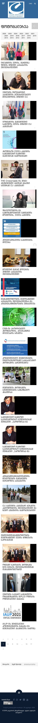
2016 (29, 36)
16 (26, 644)
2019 (12, 36)
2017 (23, 36)
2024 (15, 34)
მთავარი (6, 664)
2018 (17, 36)
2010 (29, 38)
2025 (10, 34)
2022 (27, 34)
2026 (4, 34)
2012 (17, 38)
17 (31, 644)
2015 (34, 36)
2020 (6, 36)
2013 (12, 38)
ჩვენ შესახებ (16, 664)
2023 (21, 34)
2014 (6, 38)
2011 (23, 38)
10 (17, 644)
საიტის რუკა (6, 699)
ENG (30, 4)
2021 (32, 34)
